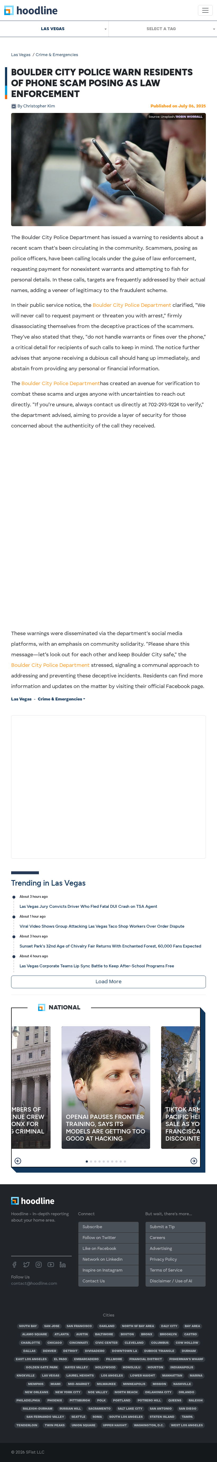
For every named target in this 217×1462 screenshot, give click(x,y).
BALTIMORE (104, 1334)
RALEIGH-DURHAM (37, 1408)
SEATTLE (78, 1417)
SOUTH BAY (28, 1326)
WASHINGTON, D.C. (149, 1425)
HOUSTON (155, 1367)
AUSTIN (82, 1334)
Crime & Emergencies (57, 55)
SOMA (97, 1417)
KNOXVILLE (26, 1375)
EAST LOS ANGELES (31, 1359)
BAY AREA (192, 1326)
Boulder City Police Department (132, 305)
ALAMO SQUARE (34, 1334)
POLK (101, 1400)
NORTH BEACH (126, 1392)
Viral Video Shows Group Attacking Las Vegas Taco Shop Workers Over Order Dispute (102, 926)
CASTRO (190, 1334)
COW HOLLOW (187, 1343)
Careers (157, 1238)
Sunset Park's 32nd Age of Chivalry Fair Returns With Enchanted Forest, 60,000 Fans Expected (110, 946)
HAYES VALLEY (76, 1367)
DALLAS (29, 1351)
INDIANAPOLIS (181, 1367)
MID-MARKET (78, 1384)
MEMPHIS (35, 1384)
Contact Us (94, 1281)
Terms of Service (166, 1270)
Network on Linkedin (103, 1260)
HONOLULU (131, 1367)
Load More (108, 982)
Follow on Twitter (99, 1238)
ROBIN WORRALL (189, 117)
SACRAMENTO (99, 1408)
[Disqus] (108, 786)
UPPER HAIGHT (115, 1425)
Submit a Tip (162, 1227)
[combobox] (54, 29)
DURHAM (189, 1351)
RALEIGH (196, 1400)
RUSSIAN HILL (70, 1408)
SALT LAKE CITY (130, 1408)
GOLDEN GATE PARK (42, 1367)
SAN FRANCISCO (79, 1326)
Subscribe (92, 1227)
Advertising (161, 1249)
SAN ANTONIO (161, 1408)
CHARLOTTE (30, 1343)
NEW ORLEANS (36, 1392)
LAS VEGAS (50, 1375)
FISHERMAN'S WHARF (186, 1359)
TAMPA (187, 1417)
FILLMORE (114, 1359)
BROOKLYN (168, 1334)
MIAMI (56, 1384)
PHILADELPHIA (28, 1400)
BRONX (146, 1334)
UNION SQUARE (84, 1425)
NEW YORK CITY (67, 1392)
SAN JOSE (52, 1326)
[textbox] (163, 29)
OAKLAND (107, 1326)
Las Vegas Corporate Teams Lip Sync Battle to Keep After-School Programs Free (97, 965)
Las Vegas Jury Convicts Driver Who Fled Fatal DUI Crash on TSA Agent (88, 906)
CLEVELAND (134, 1343)
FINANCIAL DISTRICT (145, 1359)
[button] (17, 1161)
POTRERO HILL (149, 1400)
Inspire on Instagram (103, 1270)
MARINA (196, 1375)
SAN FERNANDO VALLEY (45, 1417)
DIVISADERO (95, 1351)
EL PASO (60, 1359)
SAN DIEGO (187, 1408)
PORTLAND (121, 1400)
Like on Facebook (99, 1249)
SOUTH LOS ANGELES (126, 1417)
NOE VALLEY (97, 1392)
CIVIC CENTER (106, 1343)
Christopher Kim (36, 106)
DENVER (49, 1351)
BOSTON (127, 1334)
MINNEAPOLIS (134, 1384)
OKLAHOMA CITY (158, 1392)
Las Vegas (20, 55)
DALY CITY (169, 1326)
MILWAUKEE (106, 1384)
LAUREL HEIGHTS (80, 1375)
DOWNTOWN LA (124, 1351)
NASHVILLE (182, 1384)
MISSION (159, 1384)
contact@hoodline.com (34, 1284)
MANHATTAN (172, 1375)
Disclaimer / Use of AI (171, 1281)
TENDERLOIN (26, 1425)
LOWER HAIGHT (142, 1375)
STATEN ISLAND (162, 1417)
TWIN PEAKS (55, 1425)
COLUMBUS (160, 1343)
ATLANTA (62, 1334)
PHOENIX (54, 1400)
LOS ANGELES (112, 1375)
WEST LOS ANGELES (187, 1425)
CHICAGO (54, 1343)
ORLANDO (186, 1392)
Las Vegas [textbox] (53, 28)
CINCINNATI (78, 1343)
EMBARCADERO (86, 1359)
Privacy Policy (163, 1260)
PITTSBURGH (80, 1400)
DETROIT (70, 1351)
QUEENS (174, 1400)
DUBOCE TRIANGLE (159, 1351)
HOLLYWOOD (105, 1367)
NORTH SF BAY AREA (138, 1326)
